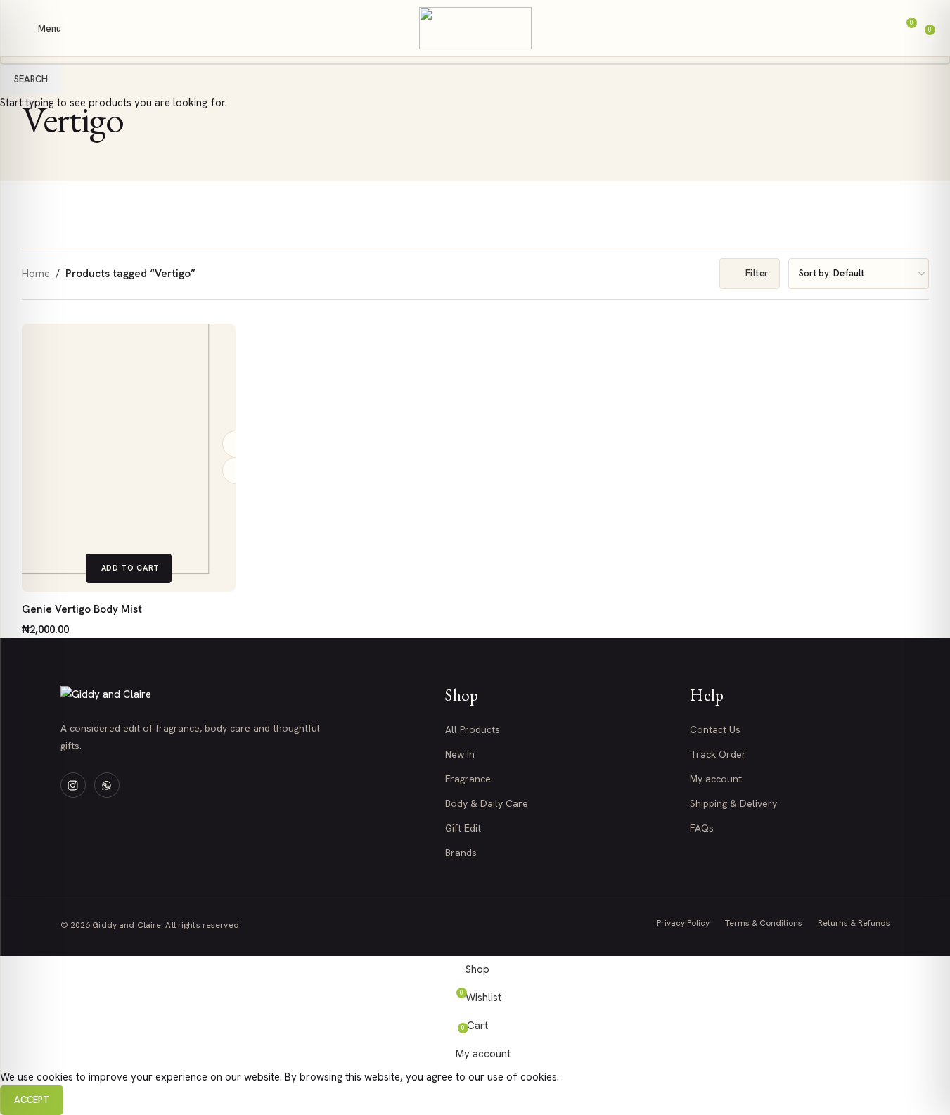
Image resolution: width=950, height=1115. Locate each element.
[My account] (879, 28)
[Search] (860, 28)
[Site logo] (475, 27)
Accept (31, 1100)
